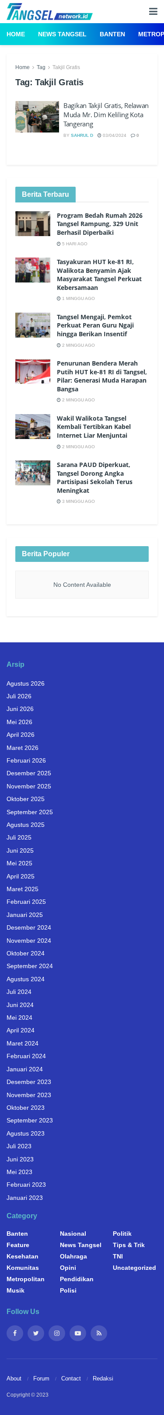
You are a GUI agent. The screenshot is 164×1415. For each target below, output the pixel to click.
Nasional (73, 1233)
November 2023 (29, 1094)
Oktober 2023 (26, 1107)
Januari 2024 (25, 1069)
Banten (112, 34)
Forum (41, 1378)
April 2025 (21, 876)
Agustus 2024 (26, 979)
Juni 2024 (20, 1004)
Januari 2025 (25, 914)
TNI (118, 1256)
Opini (68, 1267)
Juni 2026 (20, 708)
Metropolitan (26, 1279)
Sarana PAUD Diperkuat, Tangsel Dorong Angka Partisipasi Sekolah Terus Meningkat (95, 477)
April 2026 (21, 734)
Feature (18, 1244)
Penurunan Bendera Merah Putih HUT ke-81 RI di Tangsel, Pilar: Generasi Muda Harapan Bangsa (102, 376)
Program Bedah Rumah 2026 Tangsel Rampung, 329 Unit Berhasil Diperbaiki (100, 224)
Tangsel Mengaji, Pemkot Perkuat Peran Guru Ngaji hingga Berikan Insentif (95, 325)
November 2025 (29, 786)
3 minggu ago (78, 501)
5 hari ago (74, 243)
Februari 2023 (26, 1184)
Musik (15, 1290)
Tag (41, 67)
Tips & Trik (129, 1244)
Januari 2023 (25, 1197)
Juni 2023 (20, 1159)
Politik (122, 1233)
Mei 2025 (19, 863)
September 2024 (30, 965)
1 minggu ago (78, 298)
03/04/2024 (113, 135)
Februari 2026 (26, 760)
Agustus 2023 (26, 1133)
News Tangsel (62, 34)
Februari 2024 (26, 1056)
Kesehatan (22, 1256)
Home (16, 34)
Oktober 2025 (26, 798)
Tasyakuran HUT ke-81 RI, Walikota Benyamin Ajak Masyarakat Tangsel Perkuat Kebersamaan (99, 275)
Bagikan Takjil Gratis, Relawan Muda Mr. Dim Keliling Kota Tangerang (106, 114)
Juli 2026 (19, 696)
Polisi (68, 1290)
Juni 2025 (20, 850)
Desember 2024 (29, 927)
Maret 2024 (22, 1043)
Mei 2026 (19, 721)
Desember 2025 (29, 773)
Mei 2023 (19, 1171)
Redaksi (103, 1378)
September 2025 (30, 812)
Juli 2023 (19, 1146)
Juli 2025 (19, 837)
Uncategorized (134, 1267)
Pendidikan (77, 1279)
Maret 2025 (22, 888)
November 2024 (29, 940)
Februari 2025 (26, 901)
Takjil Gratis (66, 67)
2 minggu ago (78, 345)
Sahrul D (82, 135)
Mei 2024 (19, 1017)
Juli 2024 (19, 991)
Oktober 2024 (26, 953)
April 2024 (21, 1030)
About (14, 1378)
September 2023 (30, 1120)
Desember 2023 (29, 1081)
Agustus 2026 (26, 683)
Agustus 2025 (26, 824)
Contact (71, 1378)
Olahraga (73, 1256)
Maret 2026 (22, 747)
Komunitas (23, 1267)
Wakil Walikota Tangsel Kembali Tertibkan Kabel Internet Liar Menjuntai (94, 426)
